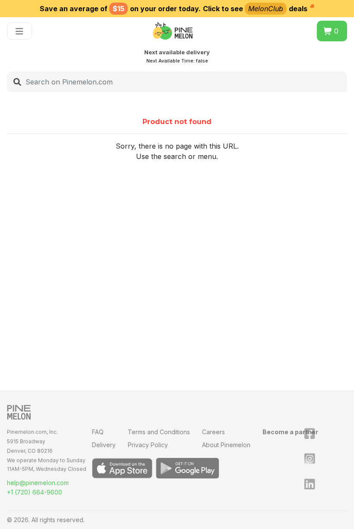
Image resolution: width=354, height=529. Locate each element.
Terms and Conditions (159, 432)
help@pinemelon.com (38, 482)
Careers (213, 432)
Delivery (104, 444)
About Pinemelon (226, 444)
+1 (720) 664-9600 (34, 492)
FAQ (98, 432)
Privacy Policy (148, 444)
